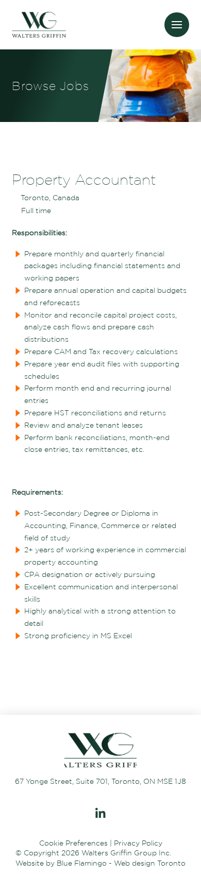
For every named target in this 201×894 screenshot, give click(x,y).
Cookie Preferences (73, 843)
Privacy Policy (138, 843)
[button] (176, 24)
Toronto (171, 863)
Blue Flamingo (82, 863)
